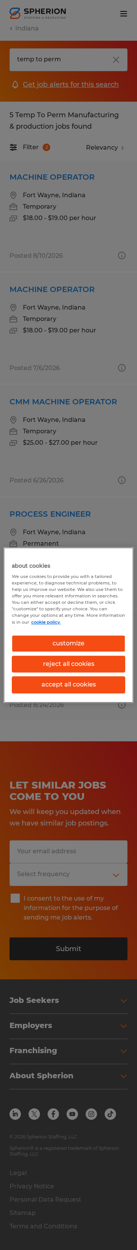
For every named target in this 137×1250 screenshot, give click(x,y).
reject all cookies (68, 663)
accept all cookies (68, 684)
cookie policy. (46, 622)
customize (68, 643)
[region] (68, 625)
